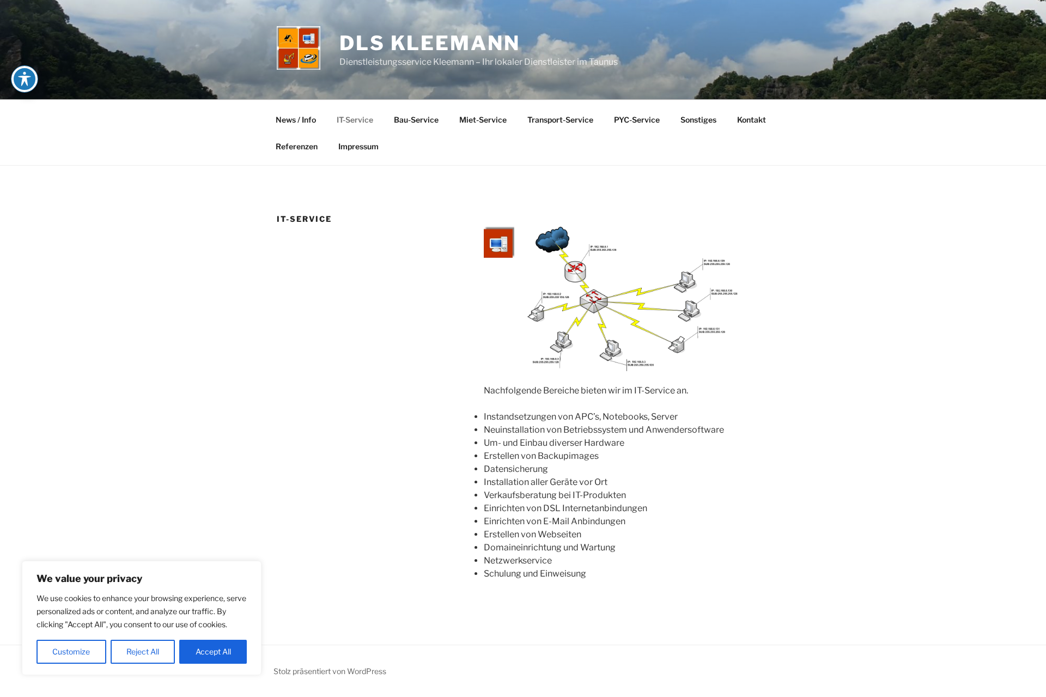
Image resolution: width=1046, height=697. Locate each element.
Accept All (213, 651)
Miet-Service (483, 119)
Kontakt (751, 119)
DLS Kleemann (429, 43)
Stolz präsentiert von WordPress (329, 671)
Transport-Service (560, 119)
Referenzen (297, 146)
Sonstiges (698, 119)
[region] (142, 618)
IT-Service (355, 119)
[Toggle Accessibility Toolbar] (24, 79)
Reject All (142, 651)
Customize (71, 651)
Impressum (358, 146)
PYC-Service (637, 119)
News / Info (296, 119)
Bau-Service (416, 119)
